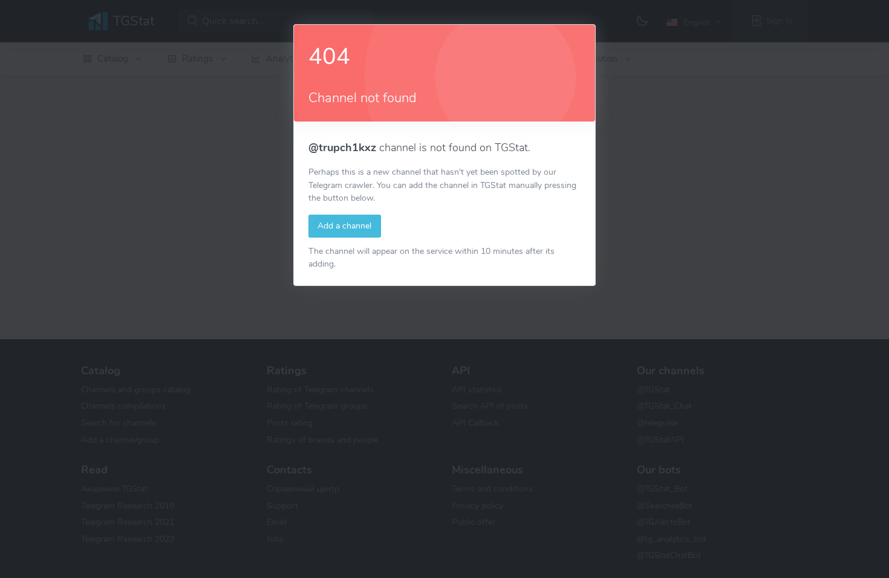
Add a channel (344, 225)
